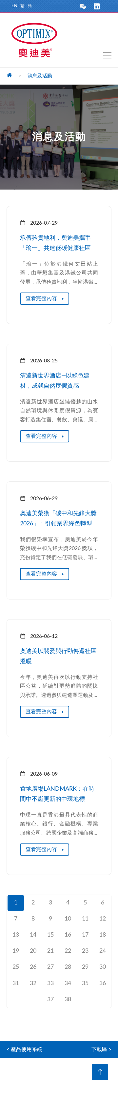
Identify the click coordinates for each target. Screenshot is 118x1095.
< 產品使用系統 (24, 1049)
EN (14, 6)
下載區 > (101, 1049)
